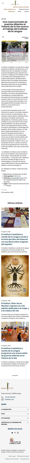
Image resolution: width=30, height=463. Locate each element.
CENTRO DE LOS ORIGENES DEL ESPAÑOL (11, 423)
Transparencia (24, 459)
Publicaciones (11, 11)
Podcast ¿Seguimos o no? (10, 9)
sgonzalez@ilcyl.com (16, 178)
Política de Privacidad (11, 459)
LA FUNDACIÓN (6, 409)
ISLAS (3, 414)
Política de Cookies (23, 456)
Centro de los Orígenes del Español (21, 7)
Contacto (26, 11)
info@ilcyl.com (9, 399)
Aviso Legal (12, 456)
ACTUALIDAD (5, 418)
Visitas (19, 11)
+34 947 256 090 (10, 397)
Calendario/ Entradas (24, 9)
